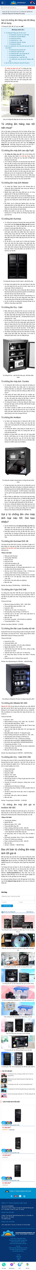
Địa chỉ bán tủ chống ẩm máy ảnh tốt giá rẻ (17, 63)
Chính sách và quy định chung (18, 1238)
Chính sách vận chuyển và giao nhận (18, 1240)
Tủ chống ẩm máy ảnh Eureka (17, 42)
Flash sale (18, 1256)
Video (18, 1259)
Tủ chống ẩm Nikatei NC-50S (17, 55)
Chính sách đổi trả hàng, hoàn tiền (18, 1243)
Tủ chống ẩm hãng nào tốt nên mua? (16, 33)
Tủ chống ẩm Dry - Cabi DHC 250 (18, 57)
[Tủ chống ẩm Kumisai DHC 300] (18, 1171)
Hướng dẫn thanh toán (18, 1251)
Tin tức (18, 1254)
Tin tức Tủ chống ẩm (9, 912)
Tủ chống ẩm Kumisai (15, 38)
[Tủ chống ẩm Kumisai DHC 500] (18, 1115)
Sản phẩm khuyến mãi (11, 1102)
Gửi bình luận (7, 906)
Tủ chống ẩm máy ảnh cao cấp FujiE (19, 35)
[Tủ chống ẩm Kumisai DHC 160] (18, 1143)
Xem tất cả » (30, 912)
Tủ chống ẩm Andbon (15, 44)
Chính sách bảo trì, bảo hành (18, 1241)
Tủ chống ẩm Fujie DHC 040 (16, 51)
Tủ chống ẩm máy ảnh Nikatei (17, 36)
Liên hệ (18, 1258)
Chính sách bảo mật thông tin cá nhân (18, 1247)
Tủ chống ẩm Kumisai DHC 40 (17, 50)
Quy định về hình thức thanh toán (18, 1249)
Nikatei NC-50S (5, 706)
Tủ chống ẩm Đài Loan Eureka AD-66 (19, 53)
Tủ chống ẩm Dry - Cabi (15, 40)
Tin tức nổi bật (7, 1071)
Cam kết (18, 1246)
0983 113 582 (7, 1218)
